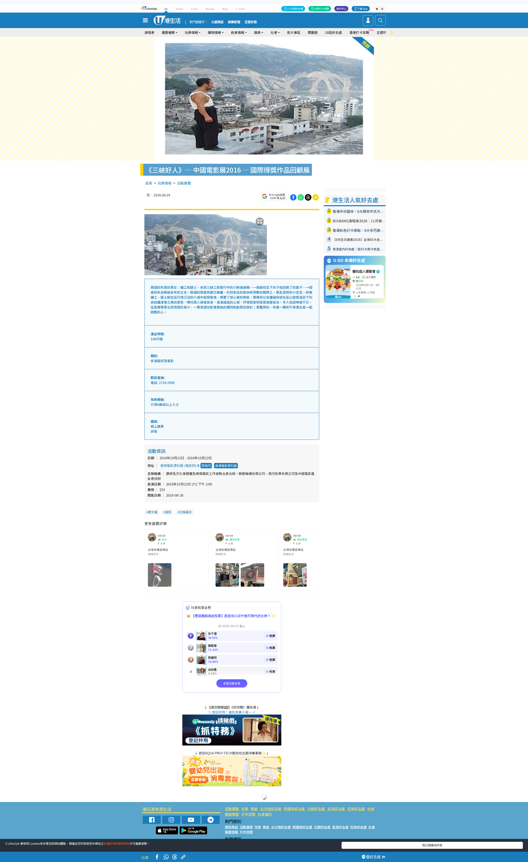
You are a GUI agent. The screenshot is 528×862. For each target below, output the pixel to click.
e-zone (240, 9)
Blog (225, 9)
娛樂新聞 (234, 22)
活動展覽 (184, 183)
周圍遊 (313, 32)
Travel (179, 9)
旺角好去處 (356, 808)
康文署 (152, 512)
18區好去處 (333, 32)
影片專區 (293, 32)
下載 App (362, 8)
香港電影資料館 (226, 465)
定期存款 (251, 22)
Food (194, 9)
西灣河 (206, 465)
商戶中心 (341, 8)
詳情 (154, 431)
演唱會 (149, 32)
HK (166, 9)
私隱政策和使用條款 (117, 843)
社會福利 (265, 814)
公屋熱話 (217, 22)
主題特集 (383, 32)
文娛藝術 (185, 512)
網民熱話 (231, 826)
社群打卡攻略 (321, 8)
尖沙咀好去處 (270, 808)
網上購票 (157, 426)
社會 (370, 808)
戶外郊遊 (248, 814)
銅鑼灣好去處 (294, 808)
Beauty (210, 9)
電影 (168, 512)
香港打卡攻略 (359, 32)
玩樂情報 (165, 183)
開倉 (254, 808)
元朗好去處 (316, 808)
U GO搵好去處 (295, 8)
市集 (244, 808)
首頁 (148, 183)
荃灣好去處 (336, 808)
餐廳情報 (232, 814)
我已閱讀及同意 (432, 845)
